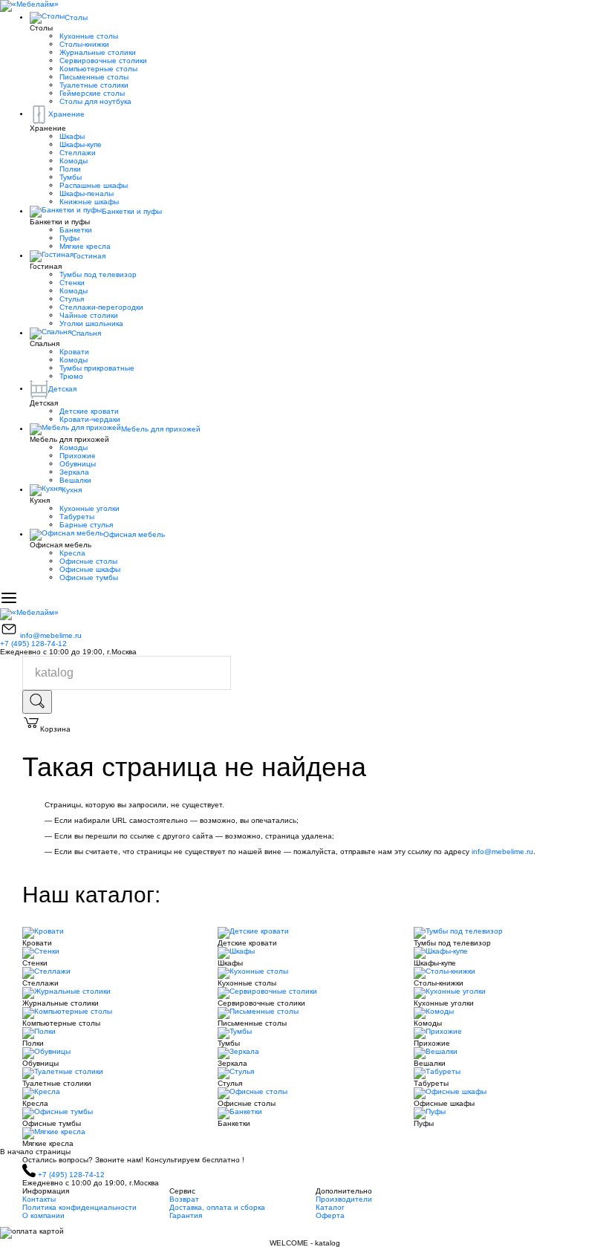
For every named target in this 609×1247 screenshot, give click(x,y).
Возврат (184, 1199)
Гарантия (185, 1215)
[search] (37, 702)
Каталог (330, 1207)
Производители (344, 1199)
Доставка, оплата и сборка (217, 1207)
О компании (43, 1215)
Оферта (330, 1215)
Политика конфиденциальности (79, 1207)
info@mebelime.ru (51, 635)
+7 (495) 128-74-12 (33, 643)
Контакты (39, 1199)
